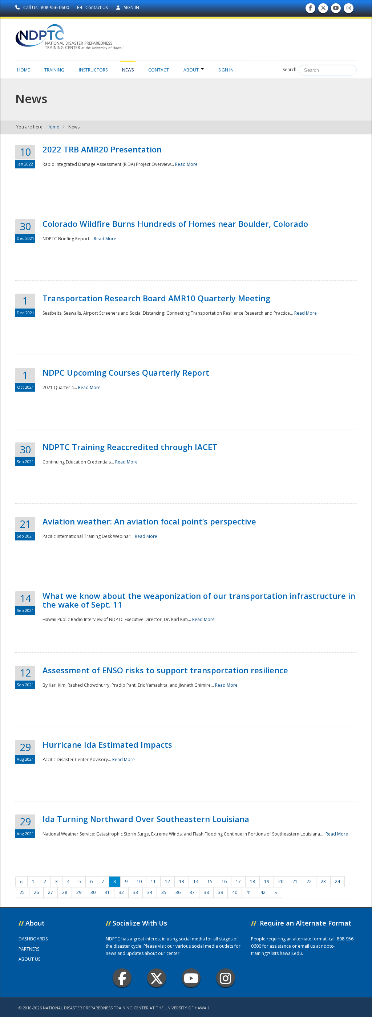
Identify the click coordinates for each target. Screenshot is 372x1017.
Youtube (191, 977)
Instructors (93, 70)
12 (167, 881)
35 (163, 892)
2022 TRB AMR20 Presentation (102, 149)
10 (139, 881)
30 (93, 892)
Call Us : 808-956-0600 (46, 7)
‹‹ (21, 881)
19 (266, 881)
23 (323, 881)
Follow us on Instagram (348, 10)
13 (181, 881)
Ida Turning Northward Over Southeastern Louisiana (146, 818)
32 (121, 892)
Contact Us (96, 7)
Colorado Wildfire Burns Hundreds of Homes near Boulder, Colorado (175, 223)
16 (224, 881)
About (191, 70)
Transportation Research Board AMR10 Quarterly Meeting (156, 298)
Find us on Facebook (310, 10)
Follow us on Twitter (323, 10)
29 (78, 892)
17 (238, 881)
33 (135, 892)
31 (107, 892)
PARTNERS (29, 949)
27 (50, 892)
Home (23, 70)
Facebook (122, 977)
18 (252, 881)
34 (149, 892)
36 (178, 892)
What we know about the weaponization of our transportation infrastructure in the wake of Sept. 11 (199, 600)
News (128, 70)
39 (220, 892)
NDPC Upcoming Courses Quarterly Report (126, 372)
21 (295, 881)
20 (280, 881)
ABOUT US (29, 959)
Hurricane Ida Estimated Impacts (107, 744)
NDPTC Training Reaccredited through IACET (130, 446)
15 (210, 881)
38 (206, 892)
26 (36, 892)
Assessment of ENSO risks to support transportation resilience (165, 670)
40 (234, 892)
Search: (290, 69)
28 (64, 892)
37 (192, 892)
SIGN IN (131, 7)
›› (276, 892)
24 (337, 881)
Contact (158, 70)
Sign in (226, 70)
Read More (186, 164)
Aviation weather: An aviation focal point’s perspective (149, 521)
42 (263, 892)
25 (22, 892)
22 (309, 881)
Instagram (225, 977)
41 (248, 892)
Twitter (156, 977)
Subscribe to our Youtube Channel (336, 10)
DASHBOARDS (33, 939)
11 (153, 881)
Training (54, 70)
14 (195, 881)
